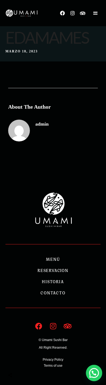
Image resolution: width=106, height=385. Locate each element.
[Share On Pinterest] (32, 362)
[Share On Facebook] (15, 362)
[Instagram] (72, 13)
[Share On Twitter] (24, 362)
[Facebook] (62, 13)
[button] (94, 373)
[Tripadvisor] (83, 13)
